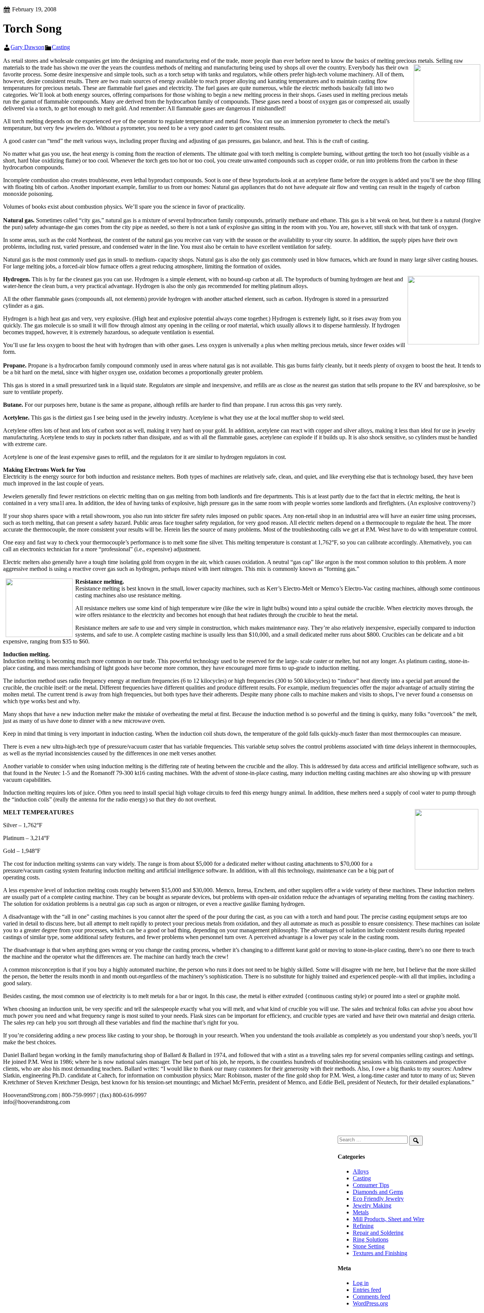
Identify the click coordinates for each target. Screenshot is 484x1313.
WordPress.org (370, 1303)
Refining (363, 1226)
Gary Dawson (27, 47)
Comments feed (371, 1296)
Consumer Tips (371, 1185)
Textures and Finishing (380, 1253)
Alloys (361, 1171)
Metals (361, 1212)
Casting (61, 47)
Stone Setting (369, 1246)
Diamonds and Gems (378, 1192)
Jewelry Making (372, 1205)
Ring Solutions (370, 1239)
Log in (361, 1283)
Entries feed (367, 1290)
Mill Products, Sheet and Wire (388, 1219)
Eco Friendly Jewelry (378, 1198)
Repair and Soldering (378, 1232)
